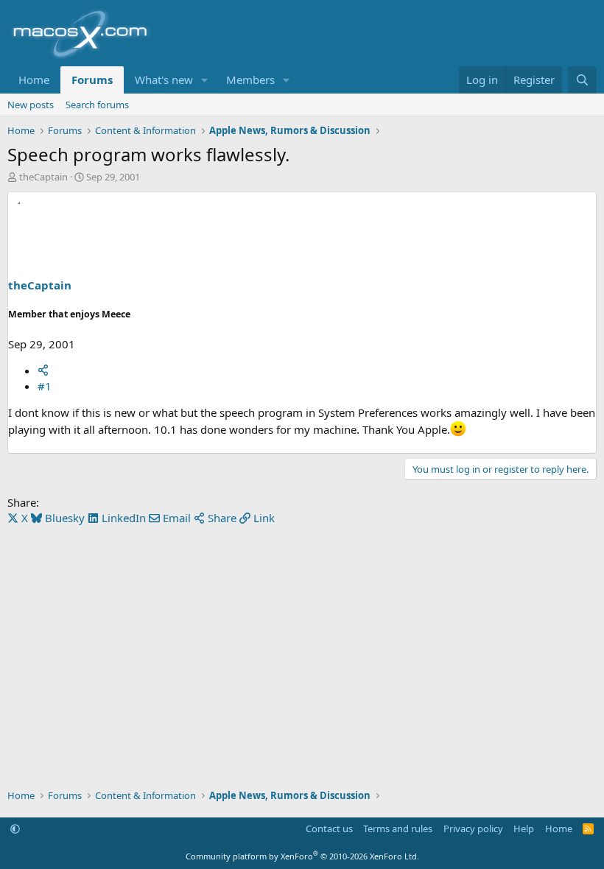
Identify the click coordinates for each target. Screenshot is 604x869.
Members (250, 79)
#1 (45, 386)
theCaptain (43, 176)
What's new (164, 79)
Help (523, 828)
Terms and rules (397, 828)
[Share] (43, 370)
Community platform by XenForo (302, 856)
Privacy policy (473, 828)
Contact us (329, 828)
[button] (204, 80)
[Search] (582, 80)
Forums (92, 79)
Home (33, 79)
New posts (30, 104)
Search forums (97, 104)
